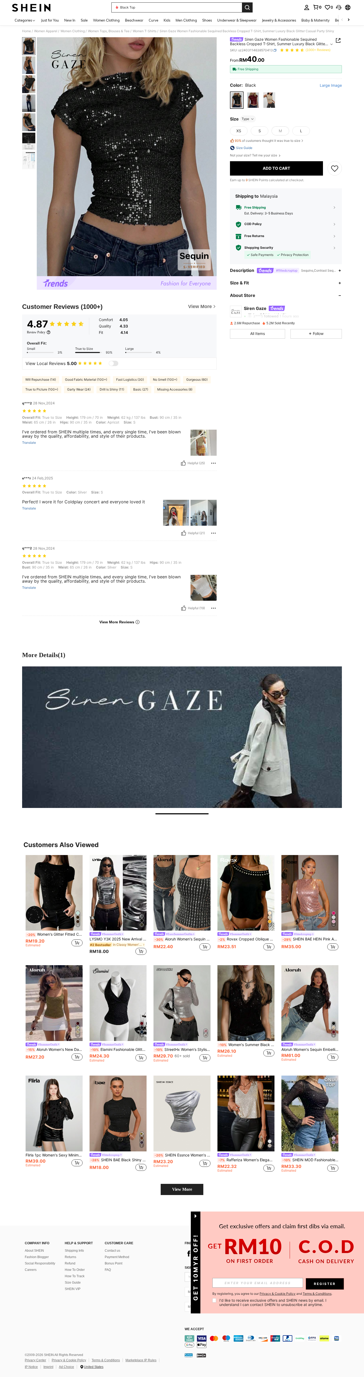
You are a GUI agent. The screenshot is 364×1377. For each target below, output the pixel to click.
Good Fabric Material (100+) (86, 379)
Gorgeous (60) (197, 379)
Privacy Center (35, 1360)
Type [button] (245, 119)
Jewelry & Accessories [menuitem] (279, 20)
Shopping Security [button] (258, 248)
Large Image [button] (331, 85)
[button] (338, 7)
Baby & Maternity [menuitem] (315, 20)
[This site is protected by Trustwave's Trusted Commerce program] (189, 1355)
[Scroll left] (342, 20)
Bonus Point (113, 1263)
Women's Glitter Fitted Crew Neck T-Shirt (55, 934)
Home (26, 31)
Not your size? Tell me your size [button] (254, 155)
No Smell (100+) (165, 379)
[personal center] (307, 7)
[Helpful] (183, 463)
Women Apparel (45, 31)
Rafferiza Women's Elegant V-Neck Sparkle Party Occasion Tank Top (246, 1160)
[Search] (247, 7)
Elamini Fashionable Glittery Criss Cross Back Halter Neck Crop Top (119, 1049)
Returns (70, 1257)
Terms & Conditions (106, 1360)
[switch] (113, 363)
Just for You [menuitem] (50, 20)
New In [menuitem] (69, 20)
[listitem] (54, 906)
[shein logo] (31, 7)
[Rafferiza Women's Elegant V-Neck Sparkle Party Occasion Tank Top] (245, 1113)
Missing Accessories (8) (174, 389)
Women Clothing (72, 31)
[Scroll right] (348, 20)
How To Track (74, 1276)
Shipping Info (74, 1250)
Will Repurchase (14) (40, 379)
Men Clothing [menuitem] (186, 20)
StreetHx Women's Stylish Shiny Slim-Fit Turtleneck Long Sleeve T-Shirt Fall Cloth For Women (183, 1049)
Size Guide (73, 1282)
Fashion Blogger (37, 1257)
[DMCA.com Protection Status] (201, 1355)
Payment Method (117, 1257)
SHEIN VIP (72, 1289)
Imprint (48, 1367)
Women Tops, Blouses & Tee (109, 31)
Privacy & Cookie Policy (69, 1360)
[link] (317, 7)
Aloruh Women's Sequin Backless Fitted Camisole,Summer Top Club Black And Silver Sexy (183, 939)
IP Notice (31, 1367)
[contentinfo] (265, 1341)
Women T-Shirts (144, 31)
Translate (29, 443)
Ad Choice (66, 1367)
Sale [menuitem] (84, 20)
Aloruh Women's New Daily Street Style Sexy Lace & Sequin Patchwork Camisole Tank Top (55, 1049)
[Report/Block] (213, 463)
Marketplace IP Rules (141, 1360)
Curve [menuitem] (153, 20)
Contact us (112, 1250)
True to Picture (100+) (41, 389)
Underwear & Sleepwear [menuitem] (237, 20)
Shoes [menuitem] (207, 20)
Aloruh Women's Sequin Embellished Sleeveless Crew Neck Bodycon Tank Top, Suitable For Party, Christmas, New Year (309, 1049)
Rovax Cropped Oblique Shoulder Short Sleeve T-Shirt (246, 939)
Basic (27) (140, 389)
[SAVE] (334, 168)
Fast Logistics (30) (130, 379)
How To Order (75, 1270)
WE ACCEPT (194, 1329)
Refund (70, 1263)
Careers (31, 1270)
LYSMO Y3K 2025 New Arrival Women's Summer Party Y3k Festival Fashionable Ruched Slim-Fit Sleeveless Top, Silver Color (118, 939)
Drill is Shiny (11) (112, 389)
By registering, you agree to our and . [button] (272, 1294)
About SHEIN (34, 1250)
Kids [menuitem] (167, 20)
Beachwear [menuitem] (134, 20)
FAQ (108, 1270)
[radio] (237, 100)
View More (182, 1189)
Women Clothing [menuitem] (106, 20)
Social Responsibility (40, 1263)
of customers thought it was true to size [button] (267, 141)
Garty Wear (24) (79, 389)
